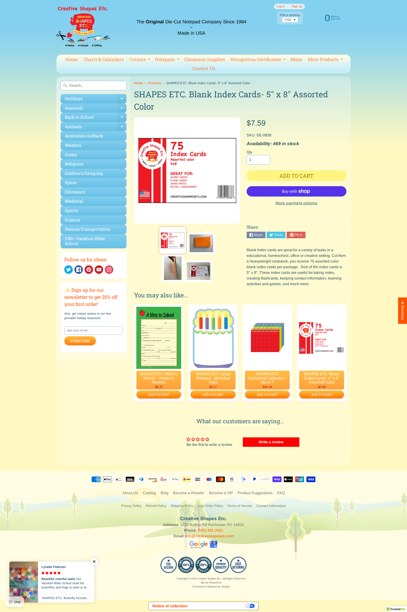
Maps (296, 59)
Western (73, 145)
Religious (74, 164)
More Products (326, 60)
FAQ (281, 493)
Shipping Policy (182, 506)
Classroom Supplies (204, 59)
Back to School (95, 118)
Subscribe (80, 340)
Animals (95, 127)
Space (71, 182)
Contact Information (271, 506)
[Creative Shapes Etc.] (83, 27)
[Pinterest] (89, 269)
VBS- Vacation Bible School (85, 241)
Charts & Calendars (103, 59)
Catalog (149, 493)
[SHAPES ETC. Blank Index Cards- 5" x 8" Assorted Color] (173, 240)
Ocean (71, 154)
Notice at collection (170, 606)
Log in (281, 6)
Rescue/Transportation (88, 229)
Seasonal (95, 109)
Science (72, 220)
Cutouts (140, 60)
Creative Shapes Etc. (209, 578)
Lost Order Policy (210, 506)
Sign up (297, 6)
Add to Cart (158, 394)
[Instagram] (109, 269)
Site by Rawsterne (211, 582)
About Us (130, 493)
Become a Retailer (188, 493)
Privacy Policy (131, 506)
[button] (94, 561)
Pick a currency (290, 15)
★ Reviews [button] (403, 310)
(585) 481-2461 (210, 530)
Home (71, 59)
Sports (71, 210)
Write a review (271, 442)
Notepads (168, 60)
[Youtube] (99, 269)
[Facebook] (78, 269)
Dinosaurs (75, 192)
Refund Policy (156, 506)
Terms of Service (239, 506)
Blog (164, 493)
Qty (249, 152)
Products (154, 83)
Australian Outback (84, 136)
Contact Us (203, 68)
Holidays (95, 99)
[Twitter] (68, 269)
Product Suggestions (255, 493)
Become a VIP (221, 493)
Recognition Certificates (259, 60)
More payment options (296, 203)
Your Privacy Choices (218, 606)
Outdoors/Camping (84, 173)
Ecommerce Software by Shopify (211, 586)
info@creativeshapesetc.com (209, 536)
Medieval (74, 201)
